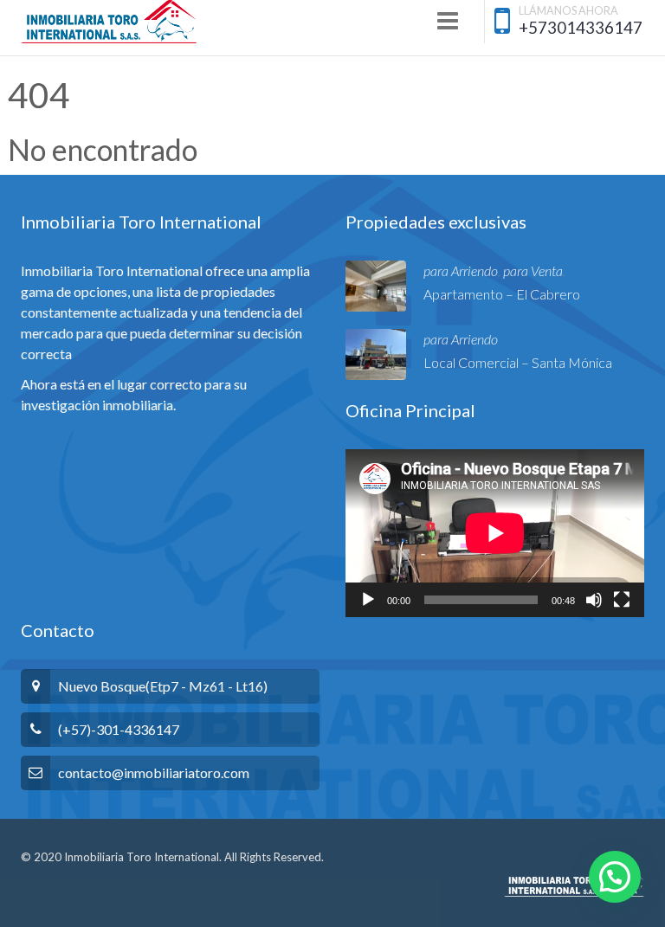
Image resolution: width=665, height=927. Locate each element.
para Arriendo (460, 270)
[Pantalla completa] (621, 599)
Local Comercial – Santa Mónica (517, 362)
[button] (615, 877)
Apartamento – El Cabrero (501, 294)
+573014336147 (580, 27)
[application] (494, 533)
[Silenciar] (594, 599)
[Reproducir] (368, 599)
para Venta (533, 270)
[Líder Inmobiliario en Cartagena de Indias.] (109, 21)
